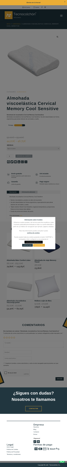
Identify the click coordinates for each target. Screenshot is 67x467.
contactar (33, 408)
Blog (35, 429)
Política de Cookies (12, 449)
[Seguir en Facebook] (35, 441)
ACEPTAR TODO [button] (27, 245)
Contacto (36, 432)
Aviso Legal (10, 447)
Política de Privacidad (13, 452)
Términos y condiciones (14, 454)
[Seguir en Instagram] (38, 441)
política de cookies (33, 233)
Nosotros (36, 427)
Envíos (35, 434)
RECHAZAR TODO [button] (39, 245)
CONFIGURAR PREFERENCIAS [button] (34, 242)
